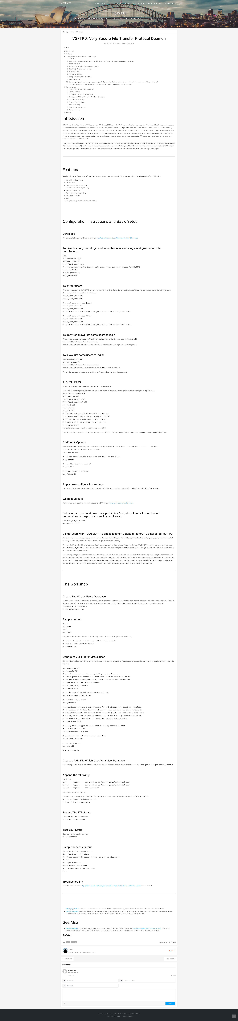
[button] (171, 950)
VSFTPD (73, 942)
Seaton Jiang (128, 1016)
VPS (110, 3)
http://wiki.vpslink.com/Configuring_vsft (147, 928)
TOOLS (157, 3)
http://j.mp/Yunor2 (72, 911)
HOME (97, 3)
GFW (174, 3)
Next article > (170, 959)
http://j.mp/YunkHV (72, 909)
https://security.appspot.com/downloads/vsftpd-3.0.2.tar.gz (117, 238)
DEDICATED (118, 3)
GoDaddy (140, 3)
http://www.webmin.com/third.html (121, 503)
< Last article (67, 959)
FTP (68, 942)
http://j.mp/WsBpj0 (72, 928)
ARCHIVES (129, 3)
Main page (66, 32)
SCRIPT (149, 3)
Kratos (113, 1016)
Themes (166, 3)
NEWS (104, 3)
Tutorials (72, 32)
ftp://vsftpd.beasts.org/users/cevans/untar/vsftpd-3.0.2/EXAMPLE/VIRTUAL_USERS (111, 886)
